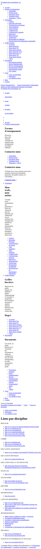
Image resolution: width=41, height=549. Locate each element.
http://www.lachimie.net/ (12, 442)
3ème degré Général (15, 332)
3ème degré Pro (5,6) (15, 326)
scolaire (7, 105)
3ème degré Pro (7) (15, 328)
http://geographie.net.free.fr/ (13, 481)
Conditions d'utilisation (20, 547)
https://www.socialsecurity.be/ (14, 542)
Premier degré (13, 157)
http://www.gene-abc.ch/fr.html (14, 434)
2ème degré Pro (14, 321)
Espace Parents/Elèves (8, 85)
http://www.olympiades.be (13, 430)
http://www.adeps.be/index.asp (14, 459)
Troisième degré (14, 161)
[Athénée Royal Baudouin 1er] (11, 2)
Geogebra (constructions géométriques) (17, 520)
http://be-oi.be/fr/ (10, 496)
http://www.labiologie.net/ (13, 428)
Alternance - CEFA (15, 163)
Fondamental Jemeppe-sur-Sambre (21, 87)
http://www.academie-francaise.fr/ (15, 474)
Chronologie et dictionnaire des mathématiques (19, 527)
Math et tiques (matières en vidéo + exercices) (19, 516)
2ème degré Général (15, 325)
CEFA (11, 333)
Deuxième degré (14, 159)
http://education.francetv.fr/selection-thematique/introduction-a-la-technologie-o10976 (20, 466)
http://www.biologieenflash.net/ (14, 432)
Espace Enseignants (23, 85)
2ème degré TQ (14, 323)
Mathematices (9, 523)
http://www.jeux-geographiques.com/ (16, 483)
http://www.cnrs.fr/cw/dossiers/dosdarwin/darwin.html (22, 427)
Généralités (12, 156)
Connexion (32, 547)
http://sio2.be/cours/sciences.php (15, 435)
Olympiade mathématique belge (15, 518)
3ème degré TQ (14, 330)
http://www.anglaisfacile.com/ (14, 503)
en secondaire (9, 113)
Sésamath (8, 525)
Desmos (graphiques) (11, 522)
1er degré (12, 319)
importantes (8, 97)
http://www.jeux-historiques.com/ (15, 489)
